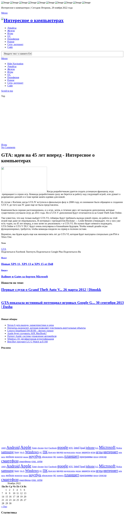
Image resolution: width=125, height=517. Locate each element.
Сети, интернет (15, 44)
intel (77, 447)
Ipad (82, 447)
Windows (32, 452)
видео (60, 452)
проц (95, 456)
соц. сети (36, 461)
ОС (9, 36)
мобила (10, 456)
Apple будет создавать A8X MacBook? (27, 333)
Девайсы (11, 28)
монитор (19, 457)
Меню (4, 13)
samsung (7, 452)
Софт (10, 47)
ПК (45, 452)
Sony (16, 452)
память (60, 456)
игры (99, 452)
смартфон (9, 461)
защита (86, 452)
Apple (25, 447)
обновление (47, 457)
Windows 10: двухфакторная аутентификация (30, 339)
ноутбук (35, 456)
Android (13, 447)
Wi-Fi (22, 452)
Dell (46, 448)
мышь (25, 457)
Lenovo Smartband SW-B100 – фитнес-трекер (30, 330)
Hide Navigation (15, 63)
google (62, 447)
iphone (90, 447)
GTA (3, 249)
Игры (10, 33)
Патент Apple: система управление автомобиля (31, 336)
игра (93, 452)
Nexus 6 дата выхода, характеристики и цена (30, 325)
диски (78, 452)
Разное (10, 41)
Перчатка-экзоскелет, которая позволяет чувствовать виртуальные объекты (46, 328)
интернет (110, 452)
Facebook (52, 448)
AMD (3, 448)
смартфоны (25, 461)
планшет (71, 456)
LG (96, 448)
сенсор (103, 456)
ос (54, 456)
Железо (11, 30)
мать (3, 457)
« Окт (4, 506)
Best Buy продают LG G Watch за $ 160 (27, 341)
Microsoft (107, 447)
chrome (40, 448)
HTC (71, 448)
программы (86, 456)
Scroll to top (7, 91)
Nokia (119, 448)
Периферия (13, 39)
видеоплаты (69, 452)
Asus (34, 447)
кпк (120, 452)
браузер (52, 452)
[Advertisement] (63, 121)
